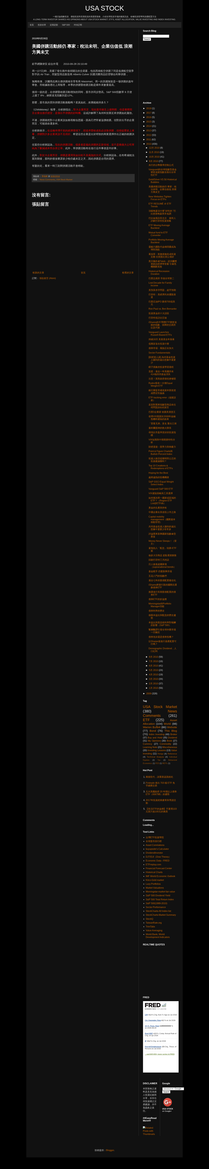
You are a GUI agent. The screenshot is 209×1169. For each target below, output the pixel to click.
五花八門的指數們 (158, 576)
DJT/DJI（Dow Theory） (158, 857)
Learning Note (150, 747)
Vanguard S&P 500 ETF (161, 489)
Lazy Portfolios (153, 884)
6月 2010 (154, 665)
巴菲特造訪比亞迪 (158, 318)
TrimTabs (150, 926)
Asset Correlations (155, 845)
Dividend (172, 737)
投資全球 (42, 25)
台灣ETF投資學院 (155, 837)
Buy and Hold (155, 737)
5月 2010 (154, 670)
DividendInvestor (154, 853)
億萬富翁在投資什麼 (159, 344)
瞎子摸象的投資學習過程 (161, 367)
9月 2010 (154, 161)
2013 (149, 130)
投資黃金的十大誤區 (159, 313)
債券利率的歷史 (156, 611)
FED (157, 763)
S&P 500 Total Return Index (160, 899)
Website (172, 727)
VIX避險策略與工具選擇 (161, 493)
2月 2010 (154, 683)
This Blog (170, 730)
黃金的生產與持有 (158, 508)
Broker (173, 734)
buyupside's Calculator (157, 849)
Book (169, 741)
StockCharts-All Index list (158, 911)
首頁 (32, 25)
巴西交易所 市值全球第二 (161, 278)
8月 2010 (154, 657)
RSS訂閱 (78, 25)
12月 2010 (154, 148)
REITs (164, 763)
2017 (149, 113)
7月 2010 (154, 661)
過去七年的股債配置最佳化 (162, 580)
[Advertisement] (83, 31)
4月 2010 (154, 674)
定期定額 (54, 25)
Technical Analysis (155, 757)
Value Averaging (154, 930)
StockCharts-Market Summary (161, 915)
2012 (149, 135)
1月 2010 (154, 688)
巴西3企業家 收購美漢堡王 (162, 412)
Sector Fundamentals (159, 353)
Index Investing (156, 734)
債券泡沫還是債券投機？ (161, 637)
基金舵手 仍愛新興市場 (160, 571)
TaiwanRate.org (154, 923)
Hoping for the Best (158, 473)
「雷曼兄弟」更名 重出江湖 (162, 423)
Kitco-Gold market (155, 880)
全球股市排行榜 (154, 841)
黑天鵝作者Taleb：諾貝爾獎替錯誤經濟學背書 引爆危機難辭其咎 (163, 264)
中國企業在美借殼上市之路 (162, 512)
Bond (153, 730)
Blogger (110, 1150)
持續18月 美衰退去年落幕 (161, 339)
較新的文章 (38, 272)
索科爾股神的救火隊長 (160, 428)
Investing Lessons (157, 750)
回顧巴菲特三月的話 (159, 560)
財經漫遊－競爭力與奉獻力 (162, 447)
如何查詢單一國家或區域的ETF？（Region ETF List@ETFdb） (162, 501)
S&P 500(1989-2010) (156, 903)
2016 (149, 117)
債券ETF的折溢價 (158, 599)
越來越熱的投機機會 (159, 477)
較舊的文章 (128, 272)
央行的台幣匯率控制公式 (161, 165)
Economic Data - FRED (157, 860)
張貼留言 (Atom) (47, 278)
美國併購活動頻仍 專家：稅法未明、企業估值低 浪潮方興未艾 (162, 189)
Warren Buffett (151, 727)
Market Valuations (155, 888)
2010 (149, 144)
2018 (149, 108)
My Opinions (154, 741)
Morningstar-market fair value (160, 891)
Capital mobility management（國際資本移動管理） (162, 519)
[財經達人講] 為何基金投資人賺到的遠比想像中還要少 (162, 360)
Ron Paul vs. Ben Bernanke (163, 309)
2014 (149, 126)
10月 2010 (154, 157)
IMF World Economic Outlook (160, 876)
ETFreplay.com (153, 864)
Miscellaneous (169, 747)
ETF (146, 720)
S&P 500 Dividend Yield (158, 895)
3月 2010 (154, 679)
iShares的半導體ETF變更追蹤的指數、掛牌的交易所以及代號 (163, 325)
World (167, 723)
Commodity (165, 744)
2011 (149, 139)
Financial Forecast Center (159, 868)
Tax (159, 760)
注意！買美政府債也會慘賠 (162, 378)
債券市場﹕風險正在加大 (161, 348)
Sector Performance (156, 907)
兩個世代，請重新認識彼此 (159, 777)
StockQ (149, 919)
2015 (149, 121)
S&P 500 (66, 25)
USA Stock (104, 8)
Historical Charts (154, 872)
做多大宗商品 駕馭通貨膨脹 (162, 555)
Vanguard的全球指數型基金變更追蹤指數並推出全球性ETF (163, 172)
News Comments (47, 179)
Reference (172, 754)
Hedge (161, 754)
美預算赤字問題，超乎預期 (162, 290)
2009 (149, 693)
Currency (147, 744)
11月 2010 (154, 152)
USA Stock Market (64, 179)
